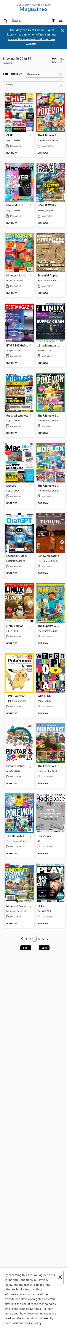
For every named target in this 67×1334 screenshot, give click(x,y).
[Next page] (47, 939)
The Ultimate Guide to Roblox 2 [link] (49, 486)
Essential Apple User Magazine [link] (49, 275)
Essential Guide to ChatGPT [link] (17, 556)
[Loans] (53, 21)
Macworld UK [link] (14, 205)
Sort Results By (12, 74)
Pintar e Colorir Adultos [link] (17, 766)
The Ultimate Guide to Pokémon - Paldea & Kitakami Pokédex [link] (17, 836)
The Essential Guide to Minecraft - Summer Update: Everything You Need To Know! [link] (49, 766)
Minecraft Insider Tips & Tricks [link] (17, 275)
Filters (9, 84)
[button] (54, 61)
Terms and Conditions (18, 1280)
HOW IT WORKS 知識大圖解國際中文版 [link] (49, 205)
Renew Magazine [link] (48, 556)
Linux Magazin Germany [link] (49, 345)
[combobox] (26, 20)
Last (44, 948)
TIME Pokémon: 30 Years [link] (17, 696)
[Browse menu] (60, 20)
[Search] (5, 21)
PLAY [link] (41, 906)
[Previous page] (22, 939)
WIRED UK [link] (44, 696)
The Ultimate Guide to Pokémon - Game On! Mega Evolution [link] (49, 415)
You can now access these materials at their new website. (32, 39)
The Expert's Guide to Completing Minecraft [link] (49, 626)
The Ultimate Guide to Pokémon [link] (49, 135)
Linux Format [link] (14, 626)
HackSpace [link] (45, 836)
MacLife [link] (11, 486)
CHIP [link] (9, 135)
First (25, 948)
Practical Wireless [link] (17, 415)
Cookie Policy (32, 1323)
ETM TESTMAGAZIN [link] (17, 345)
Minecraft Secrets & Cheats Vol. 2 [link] (17, 906)
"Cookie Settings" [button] (30, 1309)
